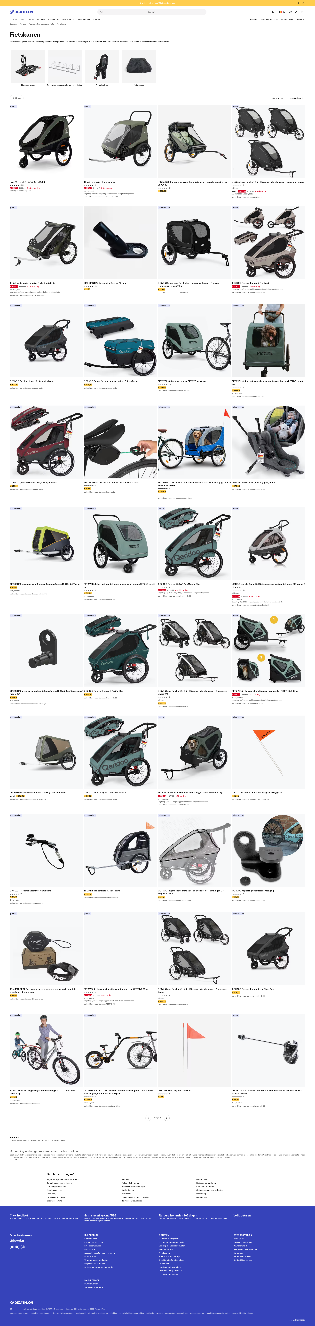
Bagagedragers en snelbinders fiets (63, 1179)
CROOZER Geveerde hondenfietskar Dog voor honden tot (38, 792)
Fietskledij (51, 1194)
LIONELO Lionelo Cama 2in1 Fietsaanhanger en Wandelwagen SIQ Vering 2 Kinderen (268, 585)
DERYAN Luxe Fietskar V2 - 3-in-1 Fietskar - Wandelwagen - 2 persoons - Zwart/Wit (193, 692)
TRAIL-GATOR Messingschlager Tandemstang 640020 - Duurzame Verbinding (42, 1092)
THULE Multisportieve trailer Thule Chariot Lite (32, 283)
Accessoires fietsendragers (134, 1186)
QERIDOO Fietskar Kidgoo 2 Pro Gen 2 (250, 283)
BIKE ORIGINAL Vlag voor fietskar (174, 1090)
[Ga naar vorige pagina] (148, 1118)
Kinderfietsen (128, 1190)
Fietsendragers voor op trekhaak (136, 1197)
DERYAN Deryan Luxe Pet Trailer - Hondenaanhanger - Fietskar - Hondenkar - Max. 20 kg (189, 284)
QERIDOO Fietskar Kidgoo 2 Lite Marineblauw (32, 381)
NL (284, 12)
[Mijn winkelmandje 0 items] (302, 12)
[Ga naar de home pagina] (21, 12)
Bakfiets (125, 1179)
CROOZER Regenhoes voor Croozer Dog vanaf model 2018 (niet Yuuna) (45, 584)
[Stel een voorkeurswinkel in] (274, 12)
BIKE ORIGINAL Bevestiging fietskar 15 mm (105, 283)
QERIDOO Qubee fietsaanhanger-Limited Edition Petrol (111, 381)
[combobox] (297, 98)
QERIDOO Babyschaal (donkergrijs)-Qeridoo (254, 482)
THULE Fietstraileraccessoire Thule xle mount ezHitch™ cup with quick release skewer (267, 1092)
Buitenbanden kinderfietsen (59, 1183)
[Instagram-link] (23, 1247)
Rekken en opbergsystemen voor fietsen (65, 85)
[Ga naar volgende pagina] (167, 1118)
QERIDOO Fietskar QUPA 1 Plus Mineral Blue (179, 584)
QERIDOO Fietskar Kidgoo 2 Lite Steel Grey (253, 989)
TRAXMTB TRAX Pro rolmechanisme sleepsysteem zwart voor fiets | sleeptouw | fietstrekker (44, 990)
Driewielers (127, 1194)
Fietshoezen (139, 85)
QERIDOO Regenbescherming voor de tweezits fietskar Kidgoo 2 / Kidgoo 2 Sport (191, 892)
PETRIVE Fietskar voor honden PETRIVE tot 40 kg (182, 381)
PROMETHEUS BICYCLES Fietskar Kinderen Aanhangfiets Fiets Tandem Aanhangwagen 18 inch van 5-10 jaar (119, 1092)
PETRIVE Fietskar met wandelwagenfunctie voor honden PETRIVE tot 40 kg (267, 382)
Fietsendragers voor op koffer (209, 1190)
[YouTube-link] (17, 1247)
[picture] (46, 141)
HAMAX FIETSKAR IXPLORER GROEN (27, 182)
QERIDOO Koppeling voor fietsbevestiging (253, 890)
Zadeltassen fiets (54, 1190)
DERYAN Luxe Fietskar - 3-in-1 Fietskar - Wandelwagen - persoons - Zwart (268, 182)
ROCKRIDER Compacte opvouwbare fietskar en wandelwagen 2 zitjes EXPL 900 (193, 183)
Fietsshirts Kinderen (130, 1183)
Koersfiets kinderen (205, 1186)
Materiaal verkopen (269, 19)
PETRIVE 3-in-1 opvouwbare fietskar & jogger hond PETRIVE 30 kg (190, 792)
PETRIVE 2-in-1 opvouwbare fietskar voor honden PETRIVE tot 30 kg (265, 691)
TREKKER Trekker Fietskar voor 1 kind (102, 890)
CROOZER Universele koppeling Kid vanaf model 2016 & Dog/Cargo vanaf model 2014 (46, 692)
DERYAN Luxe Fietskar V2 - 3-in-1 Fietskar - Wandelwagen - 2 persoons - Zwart (193, 990)
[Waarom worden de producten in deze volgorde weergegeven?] (273, 98)
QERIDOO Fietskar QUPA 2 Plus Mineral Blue (105, 792)
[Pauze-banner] (299, 3)
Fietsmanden (202, 1179)
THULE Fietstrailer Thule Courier (99, 182)
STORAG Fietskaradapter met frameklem (30, 890)
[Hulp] (290, 12)
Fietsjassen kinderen (56, 1197)
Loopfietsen (201, 1197)
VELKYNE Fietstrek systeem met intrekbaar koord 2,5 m (111, 482)
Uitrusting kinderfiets (56, 1186)
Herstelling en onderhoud (292, 19)
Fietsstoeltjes (102, 85)
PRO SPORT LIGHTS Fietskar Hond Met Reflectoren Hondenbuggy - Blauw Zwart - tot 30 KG (194, 484)
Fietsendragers (28, 85)
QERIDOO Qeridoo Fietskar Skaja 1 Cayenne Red (33, 482)
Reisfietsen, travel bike (132, 1201)
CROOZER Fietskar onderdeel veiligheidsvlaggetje (257, 792)
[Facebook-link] (12, 1247)
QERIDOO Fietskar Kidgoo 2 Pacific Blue (103, 691)
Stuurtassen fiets (54, 1201)
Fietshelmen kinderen (206, 1183)
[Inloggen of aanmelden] (296, 12)
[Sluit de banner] (303, 3)
